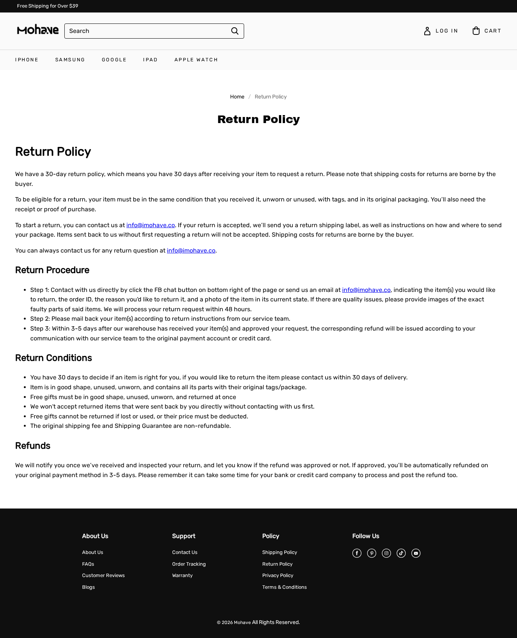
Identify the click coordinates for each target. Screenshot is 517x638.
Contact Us (185, 552)
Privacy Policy (277, 575)
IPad (150, 59)
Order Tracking (189, 564)
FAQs (88, 564)
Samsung (70, 59)
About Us (92, 552)
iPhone (27, 59)
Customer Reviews (103, 575)
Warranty (182, 575)
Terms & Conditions (284, 587)
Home (237, 97)
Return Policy (277, 564)
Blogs (88, 587)
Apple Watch (196, 59)
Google (114, 59)
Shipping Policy (279, 552)
